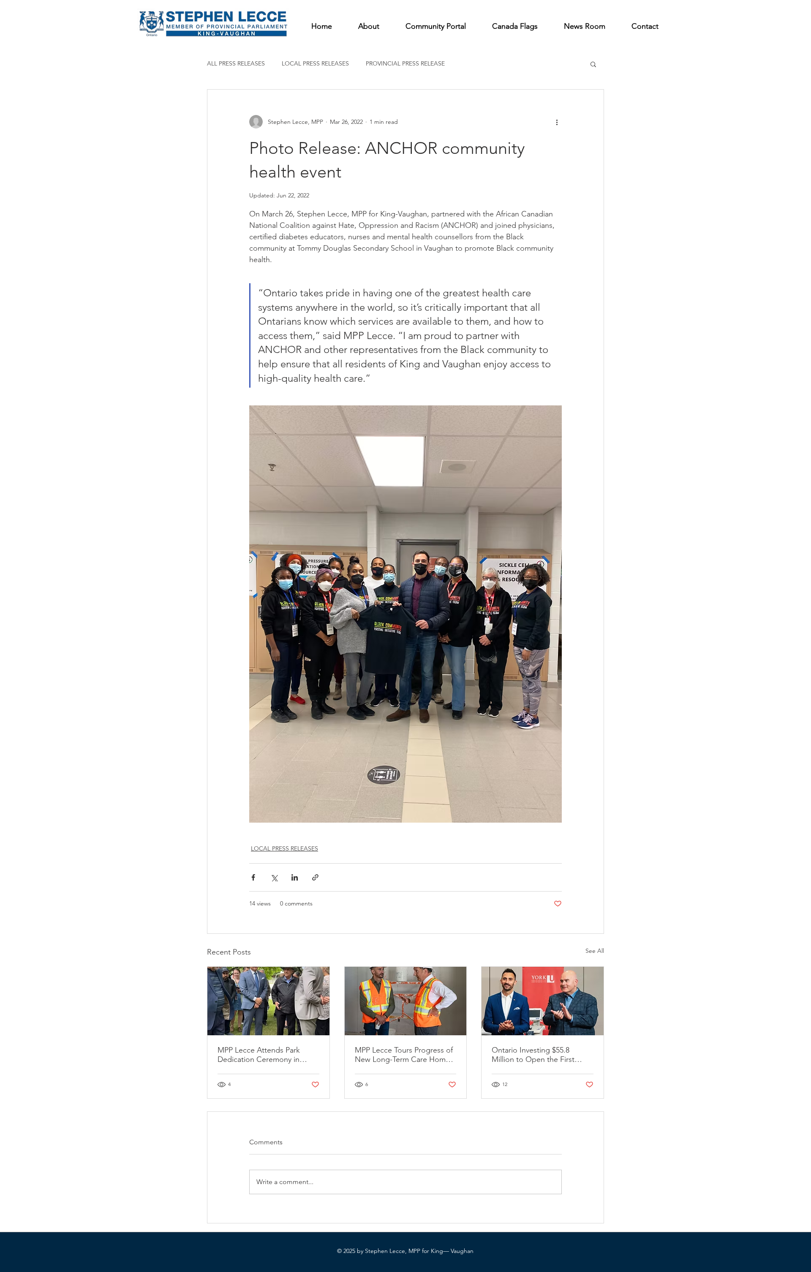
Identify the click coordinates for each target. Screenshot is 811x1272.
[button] (593, 63)
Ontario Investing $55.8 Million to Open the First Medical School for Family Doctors (535, 1054)
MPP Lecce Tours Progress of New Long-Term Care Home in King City (404, 1054)
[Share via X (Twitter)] (274, 877)
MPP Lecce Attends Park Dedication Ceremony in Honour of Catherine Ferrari (264, 1054)
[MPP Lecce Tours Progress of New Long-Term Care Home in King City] (406, 1001)
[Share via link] (315, 877)
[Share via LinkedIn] (295, 877)
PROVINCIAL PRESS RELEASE (405, 63)
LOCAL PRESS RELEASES (315, 63)
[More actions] (557, 122)
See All (594, 951)
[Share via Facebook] (253, 877)
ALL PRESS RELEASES (236, 63)
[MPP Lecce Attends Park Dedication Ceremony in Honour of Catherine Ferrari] (268, 1001)
